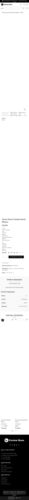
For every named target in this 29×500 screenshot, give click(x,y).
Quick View (12, 320)
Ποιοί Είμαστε (4, 480)
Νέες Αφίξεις (5, 270)
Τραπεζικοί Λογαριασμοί (6, 471)
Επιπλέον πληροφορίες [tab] (14, 279)
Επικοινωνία (4, 469)
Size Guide (6, 263)
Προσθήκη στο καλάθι (16, 257)
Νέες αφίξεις (4, 465)
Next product (27, 8)
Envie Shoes (24, 299)
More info (18, 497)
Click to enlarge (24, 109)
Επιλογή (4, 428)
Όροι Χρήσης (4, 481)
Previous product (23, 8)
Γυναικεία (10, 268)
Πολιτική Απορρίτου (5, 483)
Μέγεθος (4, 252)
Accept (11, 497)
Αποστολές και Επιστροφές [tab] (14, 287)
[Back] (2, 8)
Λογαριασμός (4, 478)
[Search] (21, 5)
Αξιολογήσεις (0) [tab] (14, 283)
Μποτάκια (21, 268)
